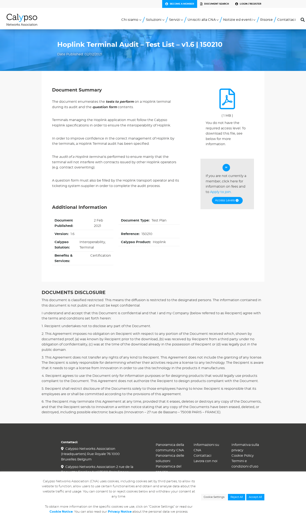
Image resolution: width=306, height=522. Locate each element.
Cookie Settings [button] (214, 497)
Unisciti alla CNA (202, 19)
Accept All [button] (255, 497)
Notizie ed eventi (238, 19)
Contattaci (286, 19)
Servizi (174, 19)
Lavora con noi (205, 461)
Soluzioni (154, 19)
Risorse (266, 19)
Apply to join (220, 192)
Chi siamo (129, 19)
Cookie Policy (242, 455)
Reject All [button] (236, 497)
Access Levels (225, 200)
